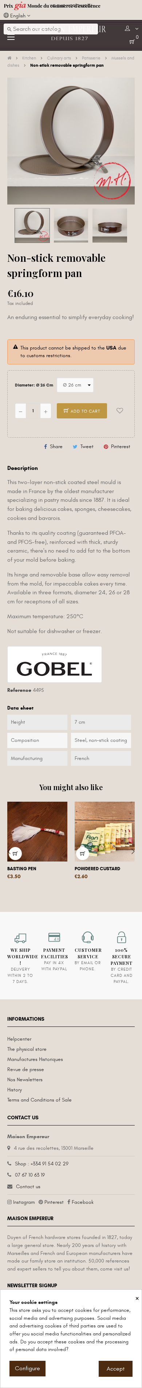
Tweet (87, 446)
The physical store (27, 1049)
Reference (19, 690)
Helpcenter (19, 1039)
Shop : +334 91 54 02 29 (41, 1164)
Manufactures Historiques (35, 1059)
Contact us (28, 1186)
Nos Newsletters (25, 1080)
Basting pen (21, 869)
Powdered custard (97, 869)
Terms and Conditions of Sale (39, 1100)
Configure (27, 1368)
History (14, 1090)
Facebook (83, 1202)
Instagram (24, 1202)
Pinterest (120, 446)
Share (56, 446)
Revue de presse (25, 1069)
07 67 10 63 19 (30, 1175)
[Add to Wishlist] (120, 410)
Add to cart (84, 411)
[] (82, 853)
